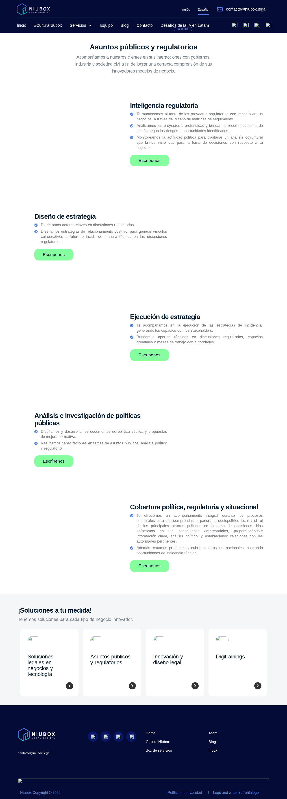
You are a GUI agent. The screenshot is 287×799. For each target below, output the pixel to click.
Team (213, 733)
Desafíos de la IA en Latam (185, 27)
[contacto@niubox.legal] (220, 9)
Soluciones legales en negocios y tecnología (40, 665)
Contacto (145, 25)
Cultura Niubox (158, 742)
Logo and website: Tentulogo (236, 793)
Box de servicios (159, 750)
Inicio (21, 25)
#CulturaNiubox (48, 25)
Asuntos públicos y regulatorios (110, 659)
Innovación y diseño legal (168, 659)
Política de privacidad (185, 793)
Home (150, 733)
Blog (125, 25)
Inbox (213, 750)
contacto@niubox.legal (246, 9)
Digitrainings (230, 656)
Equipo (106, 25)
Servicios (78, 25)
